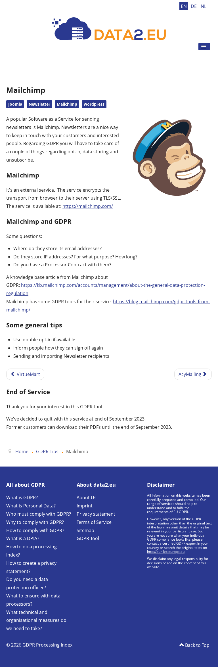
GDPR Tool (88, 538)
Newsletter (39, 104)
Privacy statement (96, 514)
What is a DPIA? (22, 538)
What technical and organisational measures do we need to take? (36, 620)
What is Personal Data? (31, 506)
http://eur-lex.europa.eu (166, 551)
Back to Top (196, 645)
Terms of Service (94, 522)
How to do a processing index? (31, 550)
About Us (87, 497)
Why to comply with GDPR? (35, 522)
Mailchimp (67, 104)
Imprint (85, 506)
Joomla (15, 104)
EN (184, 6)
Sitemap (85, 530)
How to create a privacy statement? (31, 567)
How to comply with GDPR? (35, 530)
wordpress (94, 104)
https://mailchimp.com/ (87, 206)
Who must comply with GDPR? (38, 514)
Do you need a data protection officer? (27, 583)
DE (194, 6)
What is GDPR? (22, 497)
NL (203, 6)
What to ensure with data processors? (33, 600)
